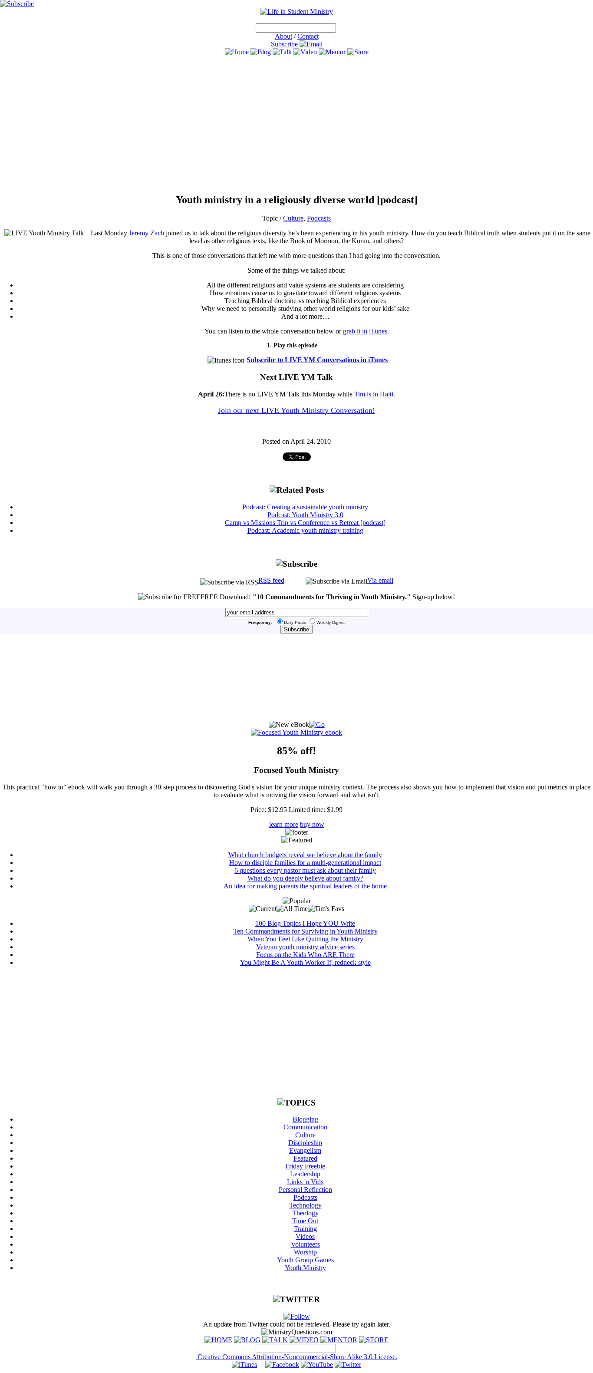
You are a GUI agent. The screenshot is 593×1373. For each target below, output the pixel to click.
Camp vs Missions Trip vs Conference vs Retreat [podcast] (305, 522)
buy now (312, 824)
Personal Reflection (305, 1189)
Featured (305, 1158)
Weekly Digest (330, 622)
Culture (293, 218)
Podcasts (319, 218)
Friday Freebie (305, 1166)
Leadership (305, 1174)
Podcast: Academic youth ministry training (305, 530)
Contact (308, 36)
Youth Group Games (305, 1260)
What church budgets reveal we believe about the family (305, 854)
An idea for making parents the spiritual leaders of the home (305, 886)
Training (305, 1228)
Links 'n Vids (305, 1181)
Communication (305, 1127)
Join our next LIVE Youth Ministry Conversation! (296, 410)
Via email (380, 580)
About (283, 36)
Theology (305, 1213)
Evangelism (305, 1150)
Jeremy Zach (146, 233)
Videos (305, 1236)
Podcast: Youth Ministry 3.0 (305, 514)
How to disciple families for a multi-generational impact (305, 862)
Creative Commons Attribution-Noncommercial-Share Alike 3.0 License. (296, 1356)
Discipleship (305, 1142)
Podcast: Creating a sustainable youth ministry (305, 507)
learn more (283, 824)
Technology (305, 1205)
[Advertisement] (296, 124)
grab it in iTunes (365, 331)
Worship (305, 1252)
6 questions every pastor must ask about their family (305, 870)
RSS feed (271, 580)
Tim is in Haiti (373, 394)
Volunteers (305, 1244)
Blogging (305, 1119)
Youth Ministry (305, 1267)
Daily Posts (295, 622)
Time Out (305, 1220)
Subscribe (284, 44)
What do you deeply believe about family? (305, 878)
